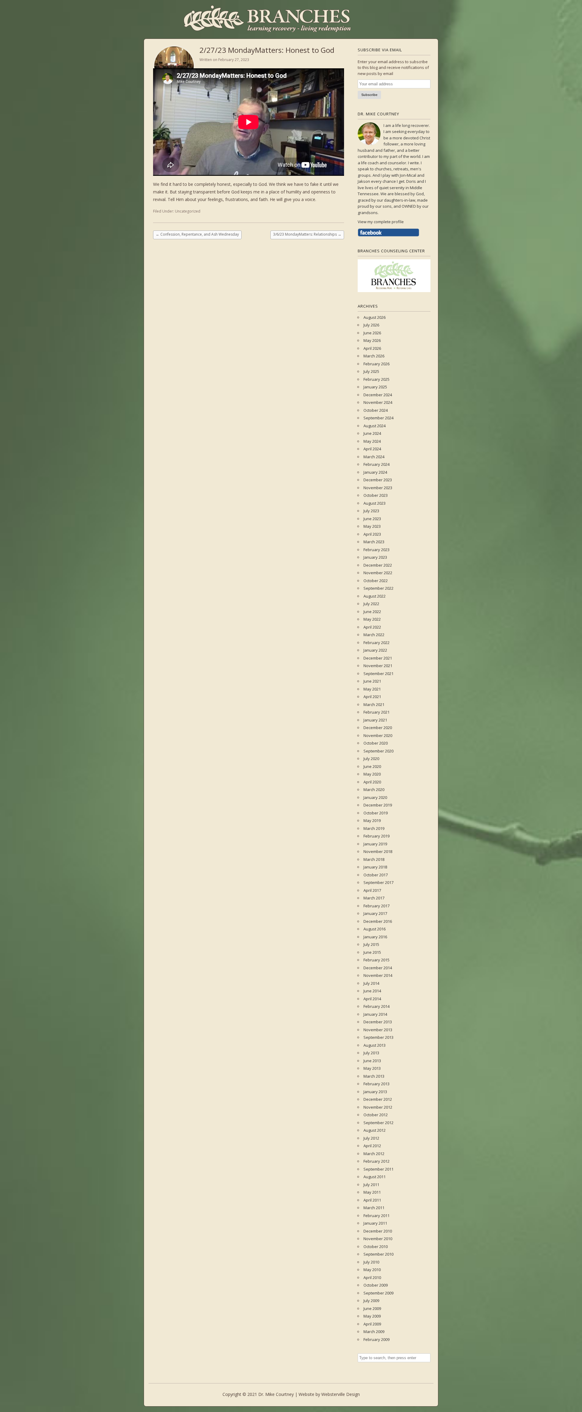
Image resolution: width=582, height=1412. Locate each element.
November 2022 (377, 572)
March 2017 (373, 898)
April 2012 (372, 1145)
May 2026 (372, 340)
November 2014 (377, 975)
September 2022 (378, 588)
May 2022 (372, 619)
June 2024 (372, 433)
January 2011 (375, 1223)
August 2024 (374, 425)
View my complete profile (381, 221)
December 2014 (377, 967)
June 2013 (372, 1060)
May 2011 (372, 1192)
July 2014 (371, 983)
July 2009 (371, 1300)
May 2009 (372, 1316)
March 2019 (373, 828)
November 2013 (377, 1029)
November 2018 (377, 851)
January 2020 (375, 797)
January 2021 (375, 720)
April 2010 (372, 1277)
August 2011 (374, 1176)
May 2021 (372, 689)
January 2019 (375, 844)
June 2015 (372, 952)
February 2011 (376, 1215)
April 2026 (372, 348)
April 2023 (372, 534)
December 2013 (377, 1022)
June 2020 (372, 766)
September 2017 (378, 882)
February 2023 (376, 549)
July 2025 (371, 371)
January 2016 (375, 937)
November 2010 (377, 1238)
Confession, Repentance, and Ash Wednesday (197, 234)
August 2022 (374, 596)
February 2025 (376, 379)
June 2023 (372, 518)
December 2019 (377, 805)
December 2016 (377, 921)
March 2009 (373, 1331)
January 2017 (375, 913)
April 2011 (372, 1200)
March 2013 (373, 1076)
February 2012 (376, 1161)
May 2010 (372, 1269)
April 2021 (372, 696)
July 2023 (371, 510)
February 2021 (376, 712)
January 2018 (375, 867)
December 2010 (377, 1231)
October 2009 (375, 1285)
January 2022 (375, 650)
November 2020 (377, 735)
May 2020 (372, 774)
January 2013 (375, 1091)
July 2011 (371, 1184)
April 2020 (372, 782)
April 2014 (372, 998)
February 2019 (376, 836)
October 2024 (375, 410)
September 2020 (378, 751)
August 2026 (374, 317)
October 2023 (375, 495)
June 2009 (372, 1308)
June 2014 (372, 991)
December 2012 (377, 1099)
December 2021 (377, 658)
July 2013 (371, 1053)
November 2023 (377, 487)
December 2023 (377, 480)
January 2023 (375, 557)
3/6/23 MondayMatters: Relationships (307, 234)
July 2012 (371, 1138)
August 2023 (374, 503)
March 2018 (373, 859)
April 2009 (372, 1324)
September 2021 (378, 673)
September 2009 (378, 1293)
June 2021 (372, 681)
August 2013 (374, 1045)
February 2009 (376, 1339)
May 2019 (372, 820)
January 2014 (375, 1014)
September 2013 (378, 1037)
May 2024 (372, 441)
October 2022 (375, 580)
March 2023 (373, 541)
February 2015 (376, 960)
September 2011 (378, 1169)
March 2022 (373, 634)
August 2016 (374, 929)
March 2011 (373, 1207)
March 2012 (373, 1153)
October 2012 (375, 1114)
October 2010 (375, 1246)
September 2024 (378, 418)
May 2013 (372, 1068)
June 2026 (372, 333)
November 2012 (377, 1107)
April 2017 (372, 890)
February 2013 (376, 1083)
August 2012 (374, 1130)
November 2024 (377, 402)
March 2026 (373, 356)
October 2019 (375, 813)
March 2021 (373, 704)
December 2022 (377, 565)
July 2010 (371, 1262)
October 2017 (375, 875)
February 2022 (376, 642)
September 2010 (378, 1254)
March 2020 (373, 789)
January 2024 (375, 472)
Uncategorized (187, 211)
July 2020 (371, 758)
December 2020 (377, 727)
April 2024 (372, 449)
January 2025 (375, 387)
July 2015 (371, 944)
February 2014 (376, 1006)
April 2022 (372, 627)
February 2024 (376, 464)
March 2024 (373, 456)
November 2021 (377, 665)
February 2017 (376, 906)
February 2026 (376, 364)
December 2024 (377, 394)
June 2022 (372, 611)
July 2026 (371, 325)
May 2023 (372, 526)
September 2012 (378, 1122)
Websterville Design (340, 1394)
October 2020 (375, 743)
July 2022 (371, 603)
